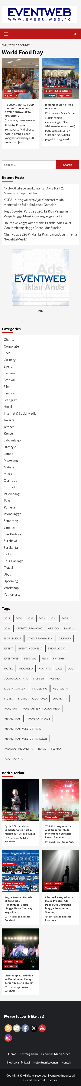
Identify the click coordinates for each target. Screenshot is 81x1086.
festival (30, 658)
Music (8, 698)
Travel (8, 568)
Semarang (11, 521)
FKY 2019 (59, 658)
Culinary (49, 86)
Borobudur (12, 638)
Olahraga (10, 480)
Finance (9, 393)
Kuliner (54, 678)
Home (12, 1054)
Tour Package (13, 561)
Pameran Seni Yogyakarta (41, 708)
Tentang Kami (29, 1054)
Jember (9, 427)
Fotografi (10, 400)
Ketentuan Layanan (45, 1062)
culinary (64, 638)
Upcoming (11, 581)
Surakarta (11, 548)
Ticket (8, 554)
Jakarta (9, 420)
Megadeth (60, 688)
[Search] (75, 34)
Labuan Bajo (12, 440)
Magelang (11, 460)
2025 (65, 618)
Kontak (66, 1062)
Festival (9, 380)
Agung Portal (68, 112)
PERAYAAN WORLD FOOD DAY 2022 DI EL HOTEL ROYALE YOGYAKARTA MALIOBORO (19, 110)
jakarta (45, 668)
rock (42, 748)
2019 (7, 618)
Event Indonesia (30, 648)
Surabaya (10, 541)
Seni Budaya (12, 534)
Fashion (9, 373)
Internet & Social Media (58, 90)
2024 (53, 618)
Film (7, 387)
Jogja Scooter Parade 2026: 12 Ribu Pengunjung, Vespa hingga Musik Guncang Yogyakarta (38, 213)
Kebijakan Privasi (18, 1062)
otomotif (60, 698)
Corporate (11, 346)
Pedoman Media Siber (55, 1054)
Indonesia (25, 668)
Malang (9, 467)
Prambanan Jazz (38, 718)
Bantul (69, 628)
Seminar (9, 527)
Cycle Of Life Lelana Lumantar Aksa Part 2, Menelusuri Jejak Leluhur (34, 190)
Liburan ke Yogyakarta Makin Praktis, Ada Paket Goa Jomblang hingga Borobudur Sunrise (37, 225)
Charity (9, 340)
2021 (30, 618)
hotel (8, 668)
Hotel (8, 90)
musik (22, 698)
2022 (42, 618)
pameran (10, 708)
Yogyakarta (11, 95)
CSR (7, 353)
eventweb (11, 658)
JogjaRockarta (16, 678)
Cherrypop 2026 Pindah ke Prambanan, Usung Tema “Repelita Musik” (40, 236)
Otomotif (11, 487)
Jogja (72, 668)
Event (8, 366)
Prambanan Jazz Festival (22, 728)
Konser (9, 433)
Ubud (7, 574)
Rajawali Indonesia (18, 748)
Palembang (12, 494)
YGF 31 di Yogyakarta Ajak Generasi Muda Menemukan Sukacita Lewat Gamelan (34, 202)
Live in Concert (15, 688)
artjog (53, 628)
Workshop (19, 90)
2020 (19, 618)
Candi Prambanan (40, 638)
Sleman (56, 748)
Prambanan (12, 718)
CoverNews (31, 1080)
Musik (8, 474)
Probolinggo (12, 514)
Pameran (10, 507)
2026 (7, 628)
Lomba (8, 454)
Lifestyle (50, 95)
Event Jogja (57, 648)
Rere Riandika (27, 120)
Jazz (59, 668)
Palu (7, 500)
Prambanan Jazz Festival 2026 (25, 738)
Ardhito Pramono (29, 628)
